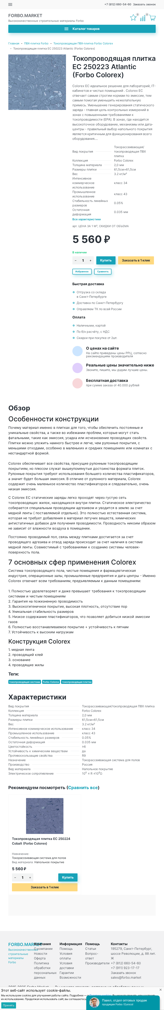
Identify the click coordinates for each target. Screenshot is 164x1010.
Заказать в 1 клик (136, 260)
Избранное (82, 271)
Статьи (90, 949)
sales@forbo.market (126, 977)
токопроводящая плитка (76, 681)
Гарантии (67, 973)
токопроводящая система (24, 681)
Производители (97, 963)
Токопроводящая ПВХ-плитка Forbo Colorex (83, 43)
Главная (13, 43)
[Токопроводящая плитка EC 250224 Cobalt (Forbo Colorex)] (45, 816)
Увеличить (37, 82)
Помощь (66, 949)
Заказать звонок (144, 4)
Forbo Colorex (51, 681)
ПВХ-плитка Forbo (36, 43)
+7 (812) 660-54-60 (117, 4)
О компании (43, 949)
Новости (40, 954)
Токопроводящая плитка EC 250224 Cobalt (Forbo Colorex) (41, 841)
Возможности (70, 977)
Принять (8, 1005)
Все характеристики (86, 219)
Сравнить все (83, 787)
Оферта (39, 958)
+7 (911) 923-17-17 (125, 968)
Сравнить (102, 271)
